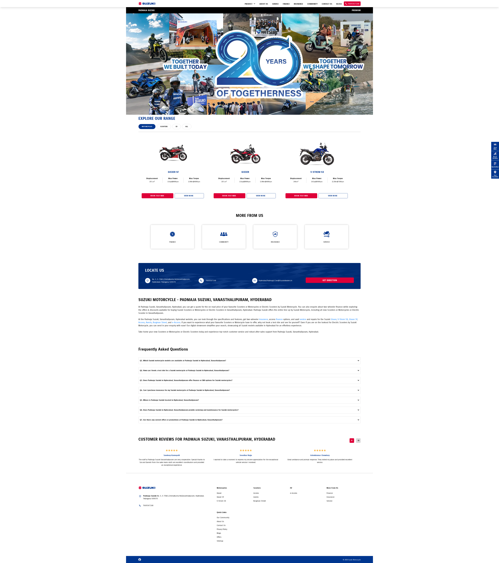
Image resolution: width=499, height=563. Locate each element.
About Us (220, 521)
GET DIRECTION (330, 280)
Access (141, 322)
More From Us (332, 488)
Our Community (223, 517)
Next (358, 440)
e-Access (176, 322)
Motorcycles (222, 488)
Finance (330, 493)
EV (291, 488)
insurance (263, 319)
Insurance (330, 497)
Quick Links (221, 512)
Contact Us (221, 525)
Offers (219, 537)
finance (279, 319)
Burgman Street (160, 322)
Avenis (149, 322)
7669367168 (211, 280)
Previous (352, 440)
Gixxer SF (353, 319)
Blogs (219, 533)
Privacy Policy (222, 529)
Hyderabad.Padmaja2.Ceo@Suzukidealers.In (275, 280)
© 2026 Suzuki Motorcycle (352, 560)
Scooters (257, 488)
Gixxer (333, 319)
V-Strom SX (343, 319)
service (303, 319)
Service (329, 501)
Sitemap (220, 541)
